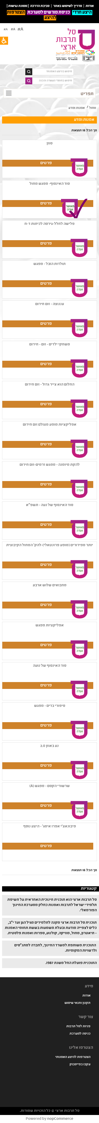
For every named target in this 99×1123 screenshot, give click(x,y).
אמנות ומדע (76, 108)
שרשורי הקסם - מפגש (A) (49, 786)
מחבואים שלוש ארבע (50, 585)
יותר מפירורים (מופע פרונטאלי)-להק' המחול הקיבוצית (49, 545)
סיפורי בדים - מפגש (49, 706)
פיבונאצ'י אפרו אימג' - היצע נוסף (49, 826)
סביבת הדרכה (40, 6)
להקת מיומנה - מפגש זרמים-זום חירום (50, 465)
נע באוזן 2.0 (49, 746)
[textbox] (53, 71)
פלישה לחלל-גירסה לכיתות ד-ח (49, 224)
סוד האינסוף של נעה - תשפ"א (49, 505)
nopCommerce (60, 1119)
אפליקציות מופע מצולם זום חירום (49, 425)
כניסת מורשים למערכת (49, 12)
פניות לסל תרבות (78, 1026)
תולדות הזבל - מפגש (49, 264)
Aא (6, 29)
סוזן (49, 143)
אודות (86, 996)
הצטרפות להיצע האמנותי (72, 1057)
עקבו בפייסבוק (80, 1064)
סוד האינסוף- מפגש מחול (49, 184)
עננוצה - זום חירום (49, 304)
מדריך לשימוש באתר (67, 6)
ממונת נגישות (17, 6)
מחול (92, 108)
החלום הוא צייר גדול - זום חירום (49, 385)
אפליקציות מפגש (49, 625)
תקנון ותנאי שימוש (77, 1003)
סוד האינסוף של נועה (49, 666)
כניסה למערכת (80, 1034)
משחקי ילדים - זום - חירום (49, 344)
